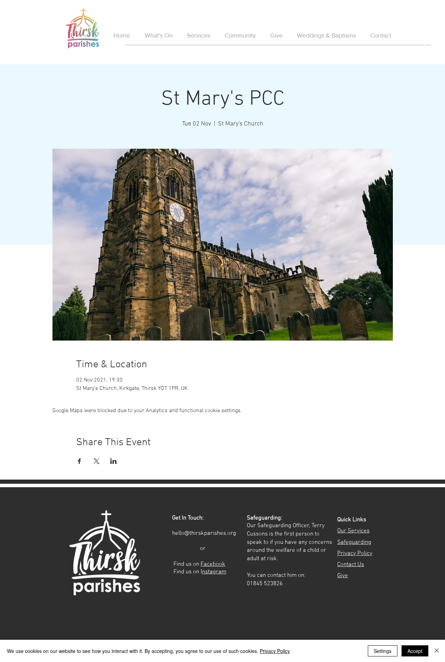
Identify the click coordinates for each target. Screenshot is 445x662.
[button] (326, 36)
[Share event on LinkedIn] (113, 461)
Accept (414, 650)
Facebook (213, 564)
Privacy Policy (275, 650)
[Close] (436, 650)
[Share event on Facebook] (79, 461)
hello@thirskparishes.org (204, 533)
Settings (382, 650)
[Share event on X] (96, 461)
